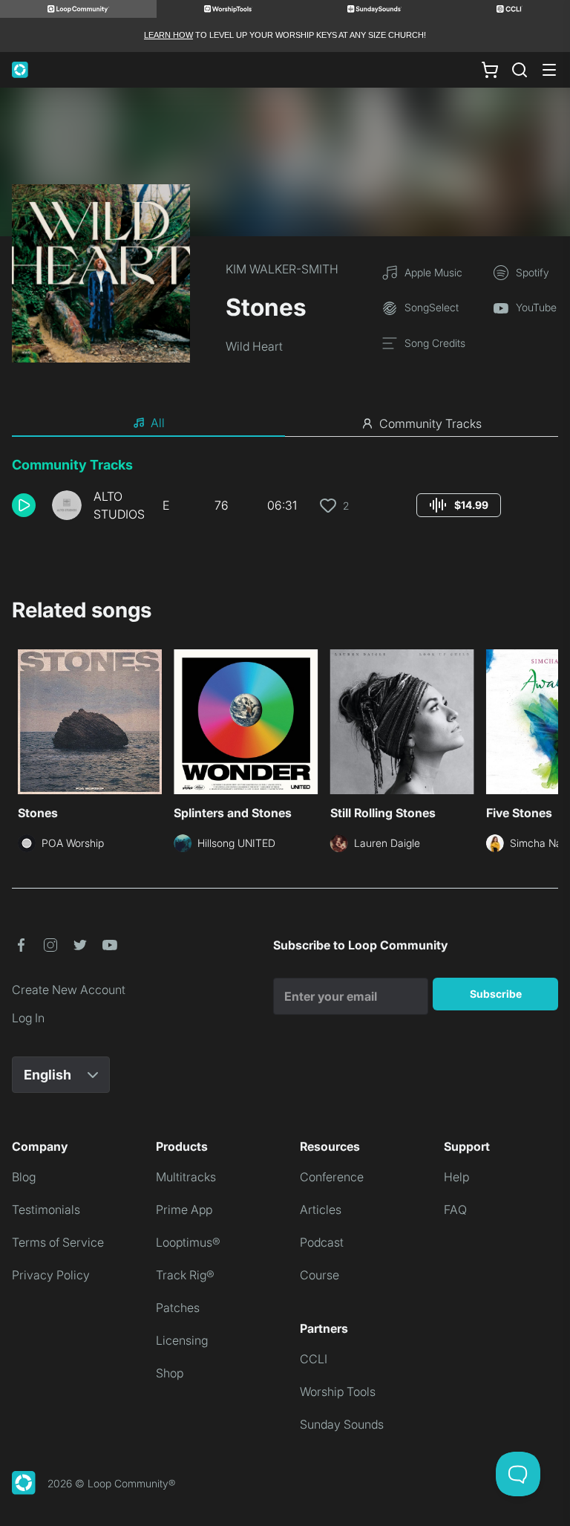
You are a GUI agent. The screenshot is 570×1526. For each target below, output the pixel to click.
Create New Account (68, 989)
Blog (24, 1176)
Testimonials (46, 1209)
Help (456, 1176)
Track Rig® (185, 1274)
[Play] (24, 505)
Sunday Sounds (342, 1424)
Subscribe (496, 993)
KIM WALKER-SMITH (282, 269)
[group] (458, 505)
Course (319, 1274)
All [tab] (158, 422)
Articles (320, 1209)
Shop (169, 1373)
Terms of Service (58, 1242)
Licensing (182, 1340)
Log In (28, 1017)
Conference (332, 1176)
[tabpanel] (285, 495)
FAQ (455, 1209)
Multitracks (186, 1176)
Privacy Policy (51, 1274)
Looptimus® (188, 1242)
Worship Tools (338, 1391)
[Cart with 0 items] (490, 70)
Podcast (322, 1242)
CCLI (313, 1358)
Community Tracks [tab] (430, 423)
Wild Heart (254, 346)
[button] (26, 505)
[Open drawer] (549, 70)
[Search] (519, 70)
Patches (178, 1307)
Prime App (184, 1209)
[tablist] (285, 423)
